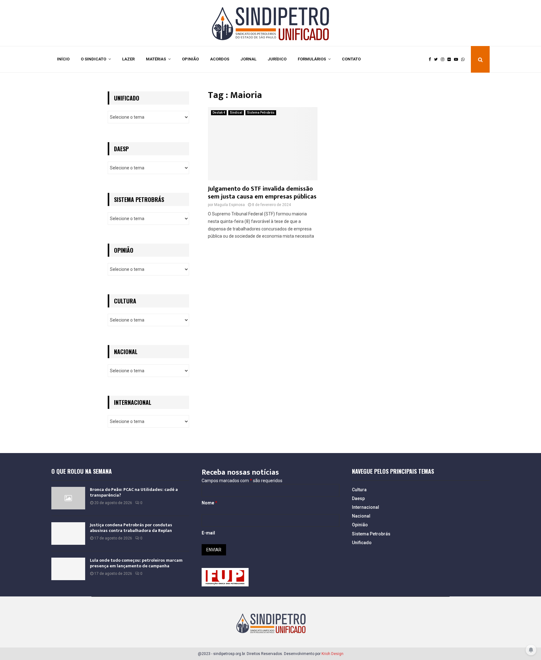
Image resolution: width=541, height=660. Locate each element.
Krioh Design (332, 654)
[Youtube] (457, 59)
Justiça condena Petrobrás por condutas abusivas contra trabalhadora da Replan (131, 527)
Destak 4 (219, 112)
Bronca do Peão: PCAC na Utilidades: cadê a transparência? (134, 492)
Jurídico (277, 59)
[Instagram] (444, 59)
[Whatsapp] (464, 59)
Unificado (362, 542)
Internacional (365, 507)
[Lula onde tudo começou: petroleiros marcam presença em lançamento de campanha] (68, 569)
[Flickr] (450, 59)
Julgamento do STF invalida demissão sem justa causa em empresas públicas (262, 192)
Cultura (359, 489)
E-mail (208, 532)
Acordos (219, 59)
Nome (209, 502)
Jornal (248, 59)
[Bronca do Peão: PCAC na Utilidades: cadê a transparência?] (68, 498)
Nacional (361, 515)
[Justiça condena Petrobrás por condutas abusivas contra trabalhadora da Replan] (68, 533)
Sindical (236, 112)
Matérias (156, 59)
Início (63, 59)
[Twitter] (437, 59)
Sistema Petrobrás (261, 112)
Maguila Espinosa (229, 205)
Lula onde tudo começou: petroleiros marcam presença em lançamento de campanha (136, 563)
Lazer (128, 59)
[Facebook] (431, 59)
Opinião (190, 59)
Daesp (358, 498)
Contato (351, 59)
